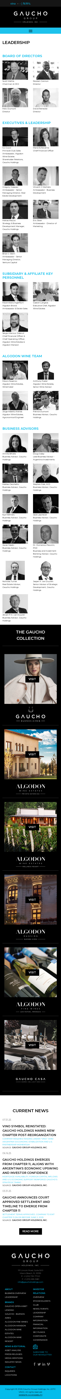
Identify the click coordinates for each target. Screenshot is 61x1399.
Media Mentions (14, 1358)
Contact (10, 1367)
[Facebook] (35, 1365)
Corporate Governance (40, 1338)
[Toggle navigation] (30, 30)
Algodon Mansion (15, 1325)
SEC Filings (39, 1332)
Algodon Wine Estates (13, 1331)
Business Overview (15, 1293)
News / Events (40, 1309)
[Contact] (44, 1347)
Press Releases (13, 1354)
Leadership (11, 1297)
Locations (11, 1375)
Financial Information (40, 1326)
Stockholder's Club (41, 1303)
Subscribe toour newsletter (42, 1353)
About (9, 1289)
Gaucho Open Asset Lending (16, 1308)
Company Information (40, 1318)
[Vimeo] (49, 1365)
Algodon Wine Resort (13, 1339)
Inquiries (10, 1371)
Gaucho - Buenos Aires (15, 1316)
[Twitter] (40, 1365)
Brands (9, 1302)
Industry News (13, 1362)
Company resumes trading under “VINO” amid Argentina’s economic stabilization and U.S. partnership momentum (28, 1141)
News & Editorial (15, 1346)
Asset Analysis (13, 1350)
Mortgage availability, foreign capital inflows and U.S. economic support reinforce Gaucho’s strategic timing (29, 1179)
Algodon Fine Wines (16, 1321)
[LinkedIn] (44, 1365)
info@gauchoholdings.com (30, 1282)
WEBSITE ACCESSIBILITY (30, 1395)
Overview (38, 1297)
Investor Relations (39, 1291)
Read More (30, 1231)
